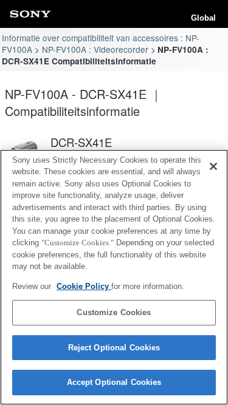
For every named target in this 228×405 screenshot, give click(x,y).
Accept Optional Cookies (114, 382)
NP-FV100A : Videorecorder (95, 49)
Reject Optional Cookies (114, 347)
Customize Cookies (114, 312)
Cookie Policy (84, 286)
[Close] (213, 166)
